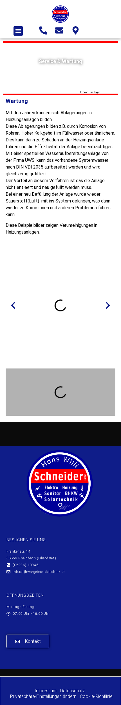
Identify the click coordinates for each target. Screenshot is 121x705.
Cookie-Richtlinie (96, 696)
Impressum (46, 690)
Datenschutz (72, 690)
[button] (18, 31)
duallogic (94, 92)
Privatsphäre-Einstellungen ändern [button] (43, 696)
